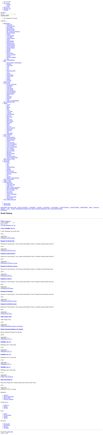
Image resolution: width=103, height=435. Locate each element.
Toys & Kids (7, 160)
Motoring (9, 169)
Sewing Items (10, 53)
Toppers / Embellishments (13, 100)
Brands (5, 413)
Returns (5, 406)
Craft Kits (9, 87)
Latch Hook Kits (11, 26)
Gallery (8, 141)
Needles (8, 49)
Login (8, 6)
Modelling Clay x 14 (6, 354)
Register (9, 4)
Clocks (8, 110)
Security (9, 176)
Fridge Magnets (10, 114)
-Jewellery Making (74, 207)
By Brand (9, 80)
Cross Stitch (9, 37)
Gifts (8, 165)
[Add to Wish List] (7, 249)
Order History (7, 425)
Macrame (9, 64)
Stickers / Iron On (11, 127)
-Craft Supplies (54, 207)
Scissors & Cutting (11, 54)
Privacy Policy (7, 398)
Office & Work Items (12, 172)
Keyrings (9, 115)
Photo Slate (9, 122)
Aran (8, 72)
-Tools (8, 208)
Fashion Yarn (10, 76)
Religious (9, 154)
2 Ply (8, 66)
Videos (8, 195)
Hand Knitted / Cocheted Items (14, 62)
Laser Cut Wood (10, 150)
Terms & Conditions (8, 399)
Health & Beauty (11, 167)
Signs (8, 125)
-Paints (90, 207)
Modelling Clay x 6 (5, 367)
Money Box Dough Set (6, 379)
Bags (8, 108)
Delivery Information (9, 396)
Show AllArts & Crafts (9, 102)
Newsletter (6, 427)
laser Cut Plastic (10, 149)
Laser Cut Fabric (11, 145)
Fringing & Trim (10, 43)
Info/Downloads (7, 182)
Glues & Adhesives (11, 91)
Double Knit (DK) (11, 70)
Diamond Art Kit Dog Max (7, 241)
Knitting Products (11, 45)
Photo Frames (10, 121)
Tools (8, 99)
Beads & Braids (10, 28)
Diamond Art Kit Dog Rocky (8, 253)
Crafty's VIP (10, 186)
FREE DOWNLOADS (12, 188)
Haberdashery (7, 23)
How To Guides (10, 190)
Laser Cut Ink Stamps (12, 146)
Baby (8, 106)
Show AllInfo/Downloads (10, 199)
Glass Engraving (11, 142)
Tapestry (9, 56)
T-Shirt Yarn (9, 65)
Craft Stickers (10, 88)
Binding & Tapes (11, 30)
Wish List (6, 426)
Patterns (8, 50)
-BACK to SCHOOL (22, 207)
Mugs (8, 118)
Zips (8, 58)
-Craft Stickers (46, 207)
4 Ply (8, 69)
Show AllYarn (7, 81)
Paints (8, 95)
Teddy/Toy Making (11, 57)
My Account (7, 423)
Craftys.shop (10, 431)
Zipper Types (10, 198)
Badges (8, 107)
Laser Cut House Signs (12, 157)
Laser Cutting (7, 135)
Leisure (8, 168)
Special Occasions (11, 156)
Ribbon (8, 51)
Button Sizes (10, 183)
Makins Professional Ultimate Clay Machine (12, 329)
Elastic (8, 39)
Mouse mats (9, 117)
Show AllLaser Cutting (9, 159)
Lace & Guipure (10, 46)
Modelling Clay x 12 (6, 341)
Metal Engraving (11, 153)
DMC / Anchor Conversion (13, 187)
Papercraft (9, 96)
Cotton (8, 77)
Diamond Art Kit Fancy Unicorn (9, 266)
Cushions (9, 112)
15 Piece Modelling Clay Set (8, 228)
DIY (8, 164)
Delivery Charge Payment (13, 178)
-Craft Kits (39, 207)
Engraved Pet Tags (11, 138)
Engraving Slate (10, 140)
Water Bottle (10, 133)
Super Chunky (10, 75)
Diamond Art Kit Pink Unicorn (9, 304)
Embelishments (10, 41)
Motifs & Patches (11, 47)
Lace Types (9, 191)
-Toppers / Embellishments (17, 208)
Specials (6, 418)
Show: (2, 224)
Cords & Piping (10, 35)
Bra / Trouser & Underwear (13, 31)
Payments (9, 173)
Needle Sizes (10, 192)
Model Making (10, 93)
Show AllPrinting (8, 134)
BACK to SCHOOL (12, 84)
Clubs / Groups (7, 180)
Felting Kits (9, 24)
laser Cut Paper (10, 148)
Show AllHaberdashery (9, 60)
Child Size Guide (11, 184)
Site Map (6, 407)
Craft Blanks (10, 85)
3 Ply (8, 68)
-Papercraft (95, 207)
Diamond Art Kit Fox (6, 278)
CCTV (8, 163)
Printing (5, 103)
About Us (6, 395)
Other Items (9, 119)
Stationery (9, 98)
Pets (8, 175)
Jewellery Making (11, 92)
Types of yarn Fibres (11, 194)
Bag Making (10, 27)
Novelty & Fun (10, 171)
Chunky (8, 73)
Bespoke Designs (11, 137)
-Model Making (83, 207)
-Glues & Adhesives (63, 207)
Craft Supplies (10, 89)
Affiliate (6, 416)
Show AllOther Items (9, 179)
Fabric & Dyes (10, 42)
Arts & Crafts (7, 83)
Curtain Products (11, 38)
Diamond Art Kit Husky (7, 291)
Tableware (9, 130)
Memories (9, 152)
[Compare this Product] (9, 249)
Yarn (5, 61)
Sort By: (3, 222)
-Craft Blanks (31, 207)
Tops (8, 131)
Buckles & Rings (11, 33)
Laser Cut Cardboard (12, 144)
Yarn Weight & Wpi (11, 196)
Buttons (8, 34)
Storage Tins (10, 129)
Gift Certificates (7, 415)
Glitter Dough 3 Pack (6, 316)
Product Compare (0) (6, 221)
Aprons (8, 104)
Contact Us (6, 405)
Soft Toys (9, 126)
